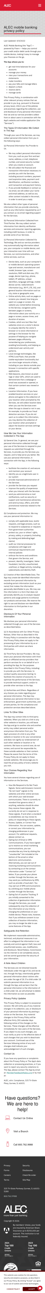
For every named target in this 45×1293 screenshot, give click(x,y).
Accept (31, 1289)
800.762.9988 (10, 1196)
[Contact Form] (8, 1118)
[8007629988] (8, 1144)
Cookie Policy (13, 1289)
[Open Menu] (39, 5)
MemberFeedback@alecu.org (19, 1072)
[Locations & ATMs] (8, 1131)
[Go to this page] (7, 5)
